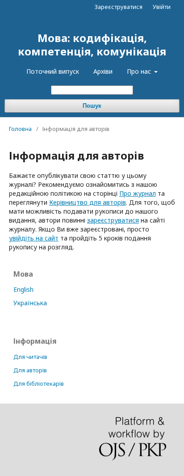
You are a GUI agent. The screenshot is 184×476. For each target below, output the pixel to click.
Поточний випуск (52, 71)
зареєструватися (113, 220)
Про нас (140, 71)
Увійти (162, 7)
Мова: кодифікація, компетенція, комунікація (92, 44)
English (23, 289)
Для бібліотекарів (38, 383)
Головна (20, 129)
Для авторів (30, 370)
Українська (30, 303)
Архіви (103, 71)
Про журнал (137, 193)
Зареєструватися (118, 7)
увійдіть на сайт (34, 238)
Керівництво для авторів (87, 202)
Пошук (92, 105)
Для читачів (30, 357)
